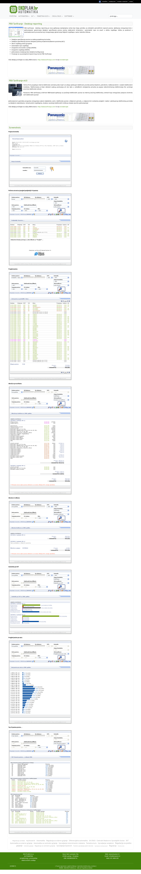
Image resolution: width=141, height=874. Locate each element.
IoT (32, 16)
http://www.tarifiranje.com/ (46, 60)
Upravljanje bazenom (64, 846)
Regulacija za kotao (18, 841)
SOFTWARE (68, 16)
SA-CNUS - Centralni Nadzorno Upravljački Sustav (107, 841)
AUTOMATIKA (23, 16)
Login (131, 1)
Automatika (41, 841)
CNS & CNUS (56, 16)
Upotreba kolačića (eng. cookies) (86, 866)
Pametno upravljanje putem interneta (83, 846)
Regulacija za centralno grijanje (45, 846)
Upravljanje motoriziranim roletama (72, 843)
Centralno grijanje (28, 846)
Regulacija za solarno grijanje (57, 841)
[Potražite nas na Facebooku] (99, 1)
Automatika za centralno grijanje (45, 843)
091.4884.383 (114, 858)
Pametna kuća (91, 843)
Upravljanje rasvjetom (106, 843)
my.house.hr (30, 841)
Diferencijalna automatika (78, 841)
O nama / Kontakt (122, 1)
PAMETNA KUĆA (43, 16)
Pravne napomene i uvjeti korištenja (66, 866)
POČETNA (12, 16)
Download (112, 1)
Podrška (104, 1)
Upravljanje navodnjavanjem (101, 846)
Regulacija (112, 846)
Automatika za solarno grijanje (21, 843)
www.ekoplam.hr (114, 854)
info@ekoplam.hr (114, 856)
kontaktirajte (64, 60)
